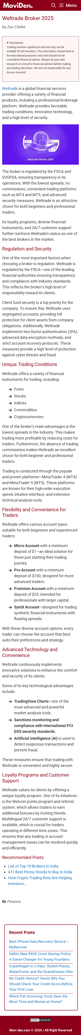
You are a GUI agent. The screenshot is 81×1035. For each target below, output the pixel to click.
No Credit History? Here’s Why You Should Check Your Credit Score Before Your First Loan (41, 983)
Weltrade (10, 88)
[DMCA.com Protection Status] (40, 1021)
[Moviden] (17, 5)
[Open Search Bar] (54, 5)
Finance (14, 901)
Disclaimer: (17, 42)
